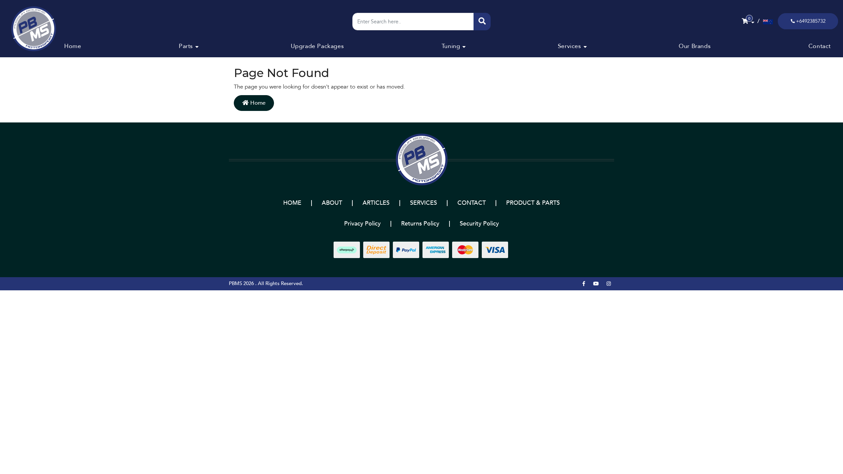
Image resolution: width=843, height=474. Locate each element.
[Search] (482, 21)
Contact (819, 46)
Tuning (451, 46)
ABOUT (332, 203)
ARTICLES (376, 203)
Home (72, 46)
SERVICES (423, 203)
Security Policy (479, 224)
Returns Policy (420, 224)
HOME (292, 203)
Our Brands (695, 46)
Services (569, 46)
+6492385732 (811, 21)
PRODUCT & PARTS (533, 203)
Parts (186, 46)
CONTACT (471, 203)
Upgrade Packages (317, 46)
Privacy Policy (362, 224)
